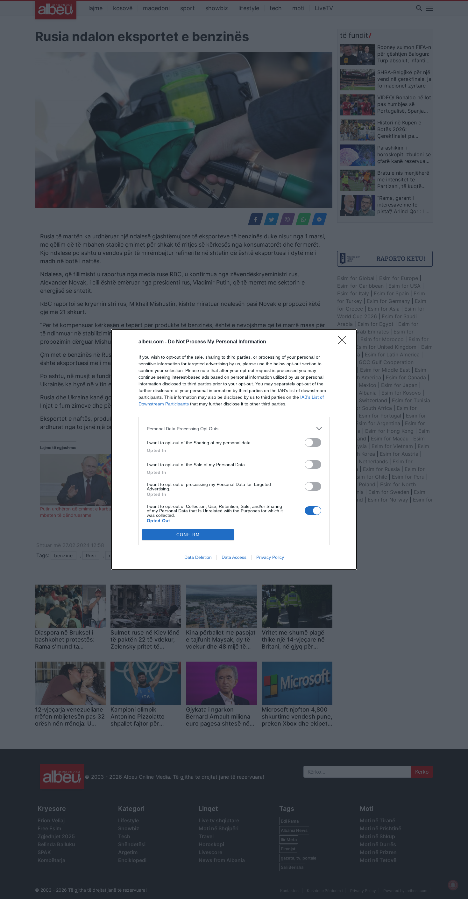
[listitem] (234, 428)
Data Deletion (198, 557)
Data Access (234, 557)
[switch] (313, 442)
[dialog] (234, 449)
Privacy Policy (270, 557)
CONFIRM (188, 534)
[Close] (344, 342)
